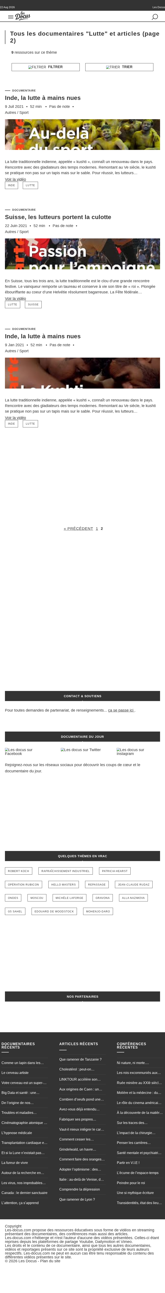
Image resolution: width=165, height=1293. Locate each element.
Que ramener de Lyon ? (77, 1199)
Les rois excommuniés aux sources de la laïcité (137, 1073)
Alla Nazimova (133, 898)
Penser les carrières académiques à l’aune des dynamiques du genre (137, 1143)
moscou (37, 898)
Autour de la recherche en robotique (21, 1173)
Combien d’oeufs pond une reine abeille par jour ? (80, 1100)
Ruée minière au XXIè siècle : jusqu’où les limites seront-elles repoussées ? (139, 1083)
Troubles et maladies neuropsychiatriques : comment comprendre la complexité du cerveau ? (20, 1113)
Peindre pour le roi (131, 1183)
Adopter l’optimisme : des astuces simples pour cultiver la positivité (81, 1170)
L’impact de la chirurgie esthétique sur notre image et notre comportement (139, 1133)
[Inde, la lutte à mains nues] (82, 156)
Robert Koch (18, 871)
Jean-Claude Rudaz (134, 884)
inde (11, 185)
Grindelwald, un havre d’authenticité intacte (76, 1150)
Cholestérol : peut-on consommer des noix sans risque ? (79, 1069)
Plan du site (50, 1261)
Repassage (97, 884)
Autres (10, 112)
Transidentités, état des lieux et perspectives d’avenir (138, 1203)
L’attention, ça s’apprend (20, 1203)
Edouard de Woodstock (54, 911)
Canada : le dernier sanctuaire (24, 1193)
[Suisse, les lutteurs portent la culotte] (82, 276)
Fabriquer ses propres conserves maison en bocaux (81, 1120)
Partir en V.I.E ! (128, 1163)
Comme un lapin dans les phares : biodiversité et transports (21, 1063)
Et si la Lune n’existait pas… (23, 1153)
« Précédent (78, 528)
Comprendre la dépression (79, 1189)
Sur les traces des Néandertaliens (130, 1123)
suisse (33, 304)
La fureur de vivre (15, 1163)
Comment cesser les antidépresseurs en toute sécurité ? (78, 1139)
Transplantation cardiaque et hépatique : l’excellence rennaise (23, 1143)
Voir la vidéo (15, 179)
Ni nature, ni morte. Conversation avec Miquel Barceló (137, 1063)
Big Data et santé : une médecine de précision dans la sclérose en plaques (23, 1093)
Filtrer (55, 67)
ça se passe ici (120, 710)
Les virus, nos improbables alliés (22, 1183)
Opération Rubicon (23, 884)
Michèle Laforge (69, 898)
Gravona (103, 898)
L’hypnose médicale (17, 1133)
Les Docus (27, 1261)
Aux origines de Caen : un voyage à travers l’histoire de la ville (81, 1089)
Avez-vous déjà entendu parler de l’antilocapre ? (77, 1109)
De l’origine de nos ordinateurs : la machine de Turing (22, 1103)
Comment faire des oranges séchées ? (80, 1159)
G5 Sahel (15, 911)
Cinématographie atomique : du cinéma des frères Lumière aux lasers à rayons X (24, 1123)
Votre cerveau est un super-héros (22, 1083)
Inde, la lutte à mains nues (43, 98)
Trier (127, 67)
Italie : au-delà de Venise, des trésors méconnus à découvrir (81, 1180)
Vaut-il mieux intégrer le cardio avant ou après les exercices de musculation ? (82, 1130)
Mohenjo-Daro (98, 911)
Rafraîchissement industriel (65, 871)
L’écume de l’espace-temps (138, 1173)
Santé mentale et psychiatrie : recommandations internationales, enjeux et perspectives (139, 1153)
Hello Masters (63, 884)
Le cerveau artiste (15, 1073)
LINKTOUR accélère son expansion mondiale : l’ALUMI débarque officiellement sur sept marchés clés (82, 1080)
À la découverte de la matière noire (139, 1113)
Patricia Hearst (115, 871)
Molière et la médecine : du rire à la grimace (137, 1093)
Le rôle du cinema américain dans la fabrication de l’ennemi (138, 1103)
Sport (24, 112)
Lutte (30, 185)
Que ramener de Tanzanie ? (80, 1059)
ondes (13, 898)
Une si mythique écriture (135, 1193)
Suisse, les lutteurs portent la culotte (58, 217)
